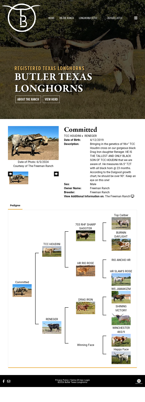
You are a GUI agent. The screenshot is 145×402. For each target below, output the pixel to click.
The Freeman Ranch (117, 196)
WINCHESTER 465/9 (121, 330)
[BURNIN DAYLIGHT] (121, 244)
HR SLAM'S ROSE (121, 271)
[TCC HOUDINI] (51, 251)
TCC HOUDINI (72, 136)
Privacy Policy (62, 380)
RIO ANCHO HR (121, 260)
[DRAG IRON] (85, 307)
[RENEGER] (51, 327)
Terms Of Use (76, 380)
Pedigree (15, 205)
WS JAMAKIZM (121, 289)
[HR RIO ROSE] (85, 270)
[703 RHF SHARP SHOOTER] (85, 235)
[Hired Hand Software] (138, 383)
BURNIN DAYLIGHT (121, 234)
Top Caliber (121, 215)
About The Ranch (28, 99)
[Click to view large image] (33, 142)
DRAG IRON (85, 299)
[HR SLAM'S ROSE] (121, 279)
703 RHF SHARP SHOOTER (85, 226)
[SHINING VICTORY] (121, 318)
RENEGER (91, 136)
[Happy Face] (121, 357)
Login (87, 380)
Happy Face (121, 349)
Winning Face (85, 345)
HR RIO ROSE (85, 263)
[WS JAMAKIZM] (121, 297)
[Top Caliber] (121, 223)
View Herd (51, 99)
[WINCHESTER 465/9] (121, 340)
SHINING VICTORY (121, 308)
